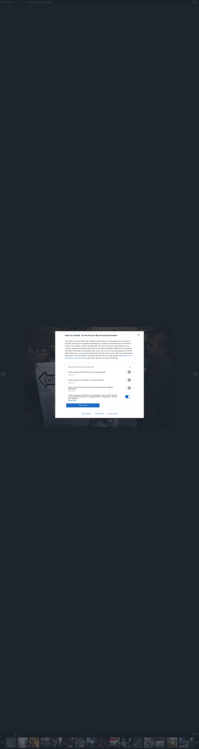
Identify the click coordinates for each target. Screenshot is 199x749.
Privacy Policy (113, 414)
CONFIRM (83, 405)
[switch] (128, 372)
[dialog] (99, 374)
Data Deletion (86, 414)
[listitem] (99, 367)
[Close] (139, 335)
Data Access (99, 414)
